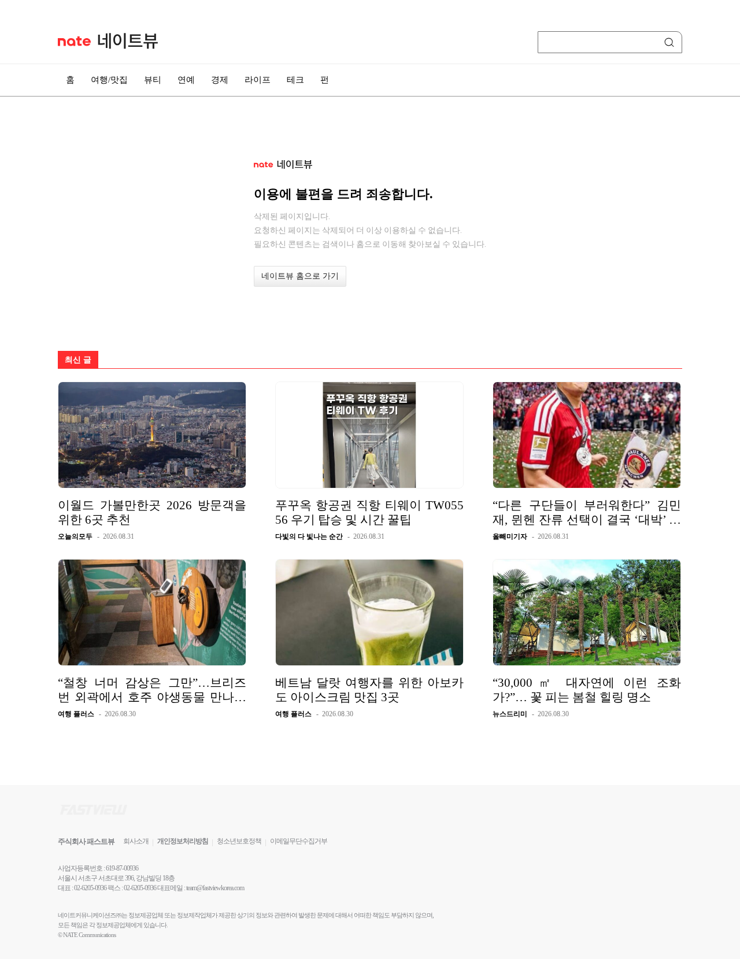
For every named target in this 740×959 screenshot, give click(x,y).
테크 (295, 79)
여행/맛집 (109, 79)
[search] (671, 42)
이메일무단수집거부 (298, 841)
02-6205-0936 (90, 888)
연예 (186, 79)
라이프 (258, 79)
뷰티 (152, 79)
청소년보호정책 (239, 841)
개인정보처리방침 (182, 841)
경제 (219, 79)
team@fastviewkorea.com (215, 888)
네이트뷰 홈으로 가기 (300, 276)
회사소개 (136, 841)
